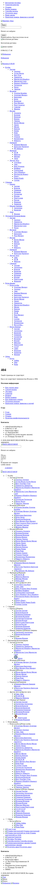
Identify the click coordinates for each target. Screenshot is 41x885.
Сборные (8, 182)
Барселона (18, 97)
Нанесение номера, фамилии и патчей (19, 17)
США (16, 349)
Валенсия (17, 101)
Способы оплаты (11, 11)
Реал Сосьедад (19, 105)
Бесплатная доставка (13, 3)
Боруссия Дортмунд (21, 147)
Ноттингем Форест (21, 174)
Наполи (17, 129)
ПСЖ (16, 152)
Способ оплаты (11, 389)
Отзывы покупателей (31, 831)
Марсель (17, 154)
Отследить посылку (12, 401)
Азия (11, 212)
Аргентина (18, 208)
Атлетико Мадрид (20, 95)
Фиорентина (18, 139)
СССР (16, 347)
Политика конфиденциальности (17, 418)
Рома (16, 133)
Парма (16, 131)
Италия (12, 111)
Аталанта (17, 113)
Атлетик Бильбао (20, 93)
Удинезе (17, 137)
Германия (13, 143)
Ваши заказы (10, 15)
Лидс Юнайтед (19, 172)
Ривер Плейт (19, 178)
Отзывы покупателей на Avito (20, 834)
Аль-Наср (17, 162)
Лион (16, 158)
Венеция (17, 117)
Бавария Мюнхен (20, 145)
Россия (16, 200)
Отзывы (8, 7)
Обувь (7, 356)
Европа (12, 184)
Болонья (17, 115)
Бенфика (17, 168)
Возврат (8, 395)
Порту (16, 176)
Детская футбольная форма (15, 216)
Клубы (7, 67)
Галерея (8, 414)
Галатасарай (18, 170)
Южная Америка (16, 206)
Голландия (18, 194)
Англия (12, 69)
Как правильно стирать (14, 399)
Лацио (16, 125)
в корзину (8, 468)
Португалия (18, 198)
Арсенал (17, 71)
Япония (17, 214)
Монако (17, 156)
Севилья (17, 107)
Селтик (16, 180)
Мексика (17, 343)
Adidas (16, 360)
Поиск (4, 25)
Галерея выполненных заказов (20, 844)
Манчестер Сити (20, 81)
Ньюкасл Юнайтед (21, 83)
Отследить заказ (11, 13)
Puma (16, 364)
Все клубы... (18, 325)
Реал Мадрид (19, 103)
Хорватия (17, 204)
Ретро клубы (14, 285)
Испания (13, 91)
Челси (16, 87)
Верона (16, 119)
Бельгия (17, 188)
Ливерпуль (18, 77)
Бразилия (17, 210)
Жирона (17, 109)
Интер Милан (19, 123)
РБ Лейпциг (18, 149)
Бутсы (12, 358)
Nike (15, 362)
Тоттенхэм (18, 85)
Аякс (16, 164)
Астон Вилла (19, 73)
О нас (7, 412)
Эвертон (17, 89)
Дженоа (17, 121)
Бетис (16, 99)
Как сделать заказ (11, 387)
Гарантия (8, 393)
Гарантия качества (12, 5)
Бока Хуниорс (19, 166)
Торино (17, 135)
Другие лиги (14, 160)
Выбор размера (11, 9)
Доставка (8, 391)
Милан (16, 127)
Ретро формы (10, 283)
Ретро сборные (15, 327)
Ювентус (17, 141)
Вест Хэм (17, 75)
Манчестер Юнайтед (21, 79)
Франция (13, 150)
